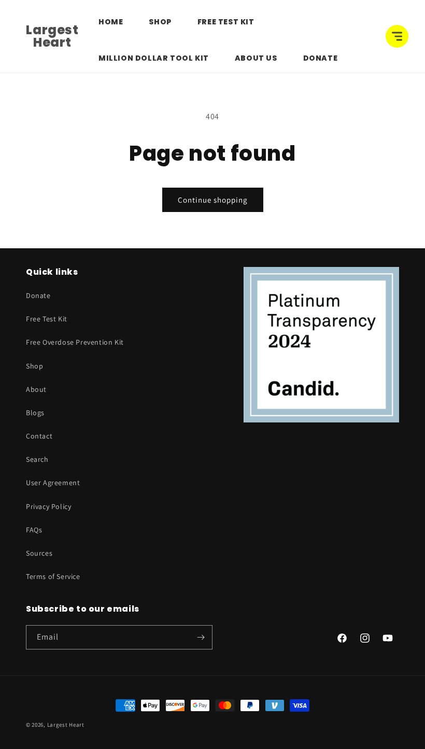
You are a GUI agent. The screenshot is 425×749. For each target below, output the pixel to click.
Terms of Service (53, 576)
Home (110, 22)
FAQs (34, 529)
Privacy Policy (48, 506)
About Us (256, 58)
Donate (320, 58)
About (36, 389)
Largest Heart (65, 724)
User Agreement (53, 482)
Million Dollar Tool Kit (153, 58)
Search (37, 459)
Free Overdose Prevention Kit (75, 342)
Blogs (35, 412)
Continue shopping (213, 200)
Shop (34, 366)
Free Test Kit (225, 22)
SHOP (160, 22)
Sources (39, 553)
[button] (397, 36)
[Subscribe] (200, 637)
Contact (39, 436)
